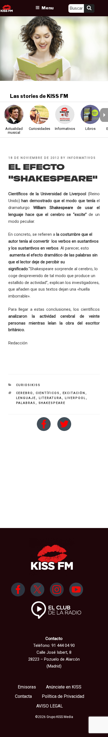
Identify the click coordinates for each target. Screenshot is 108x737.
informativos (81, 158)
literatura (50, 398)
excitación (74, 393)
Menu (47, 8)
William (41, 207)
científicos (48, 393)
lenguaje (26, 398)
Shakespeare (61, 207)
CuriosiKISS (28, 385)
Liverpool (75, 398)
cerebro (24, 393)
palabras (26, 403)
